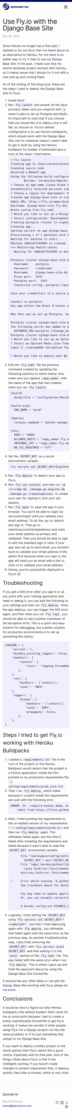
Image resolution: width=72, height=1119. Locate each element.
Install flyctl (16, 100)
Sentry (28, 636)
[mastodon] (67, 1107)
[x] (67, 1103)
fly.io (31, 50)
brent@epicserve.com (17, 1106)
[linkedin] (63, 1103)
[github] (58, 1103)
